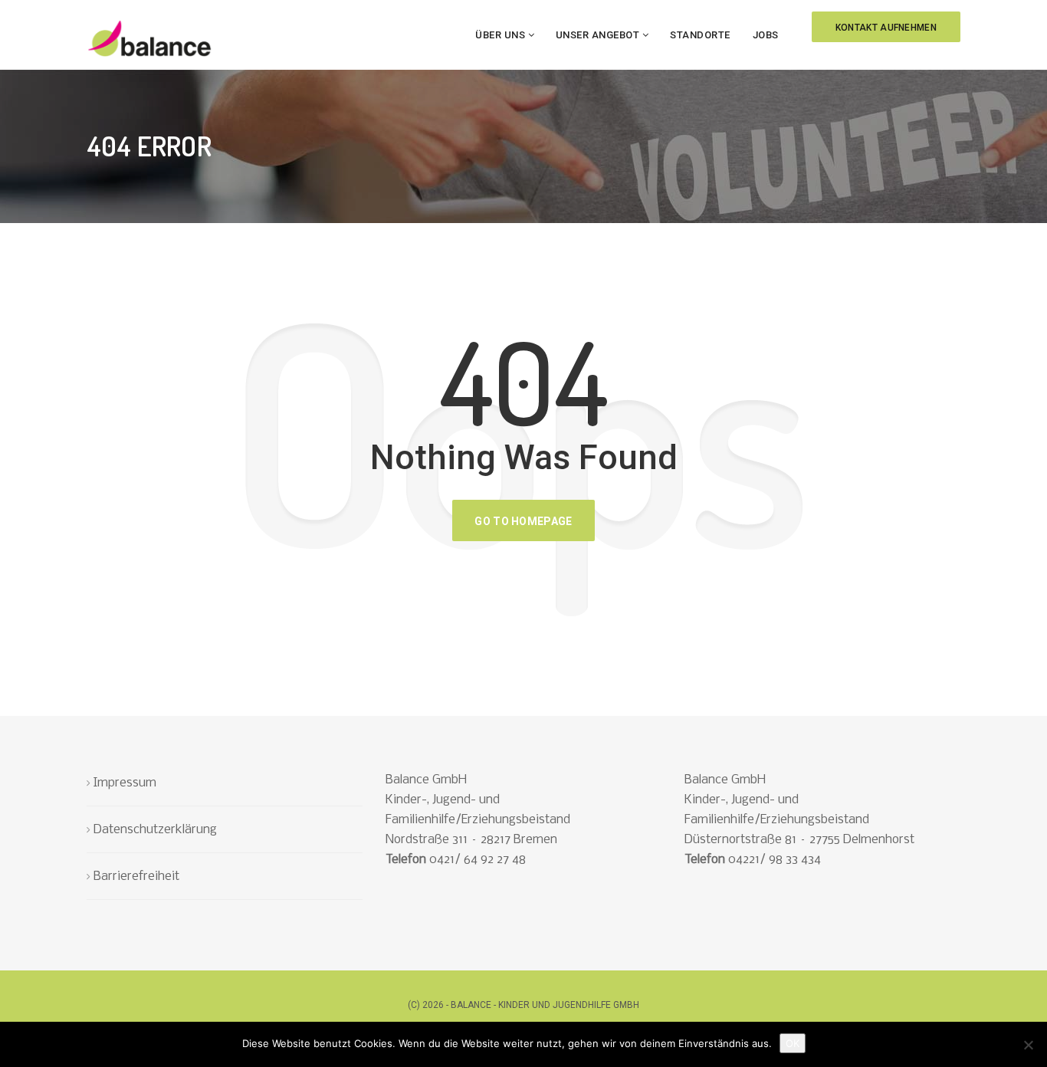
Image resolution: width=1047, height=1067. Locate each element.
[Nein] (1028, 1044)
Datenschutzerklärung (155, 829)
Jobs (766, 35)
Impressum (125, 783)
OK (792, 1043)
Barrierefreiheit (136, 876)
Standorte (700, 35)
